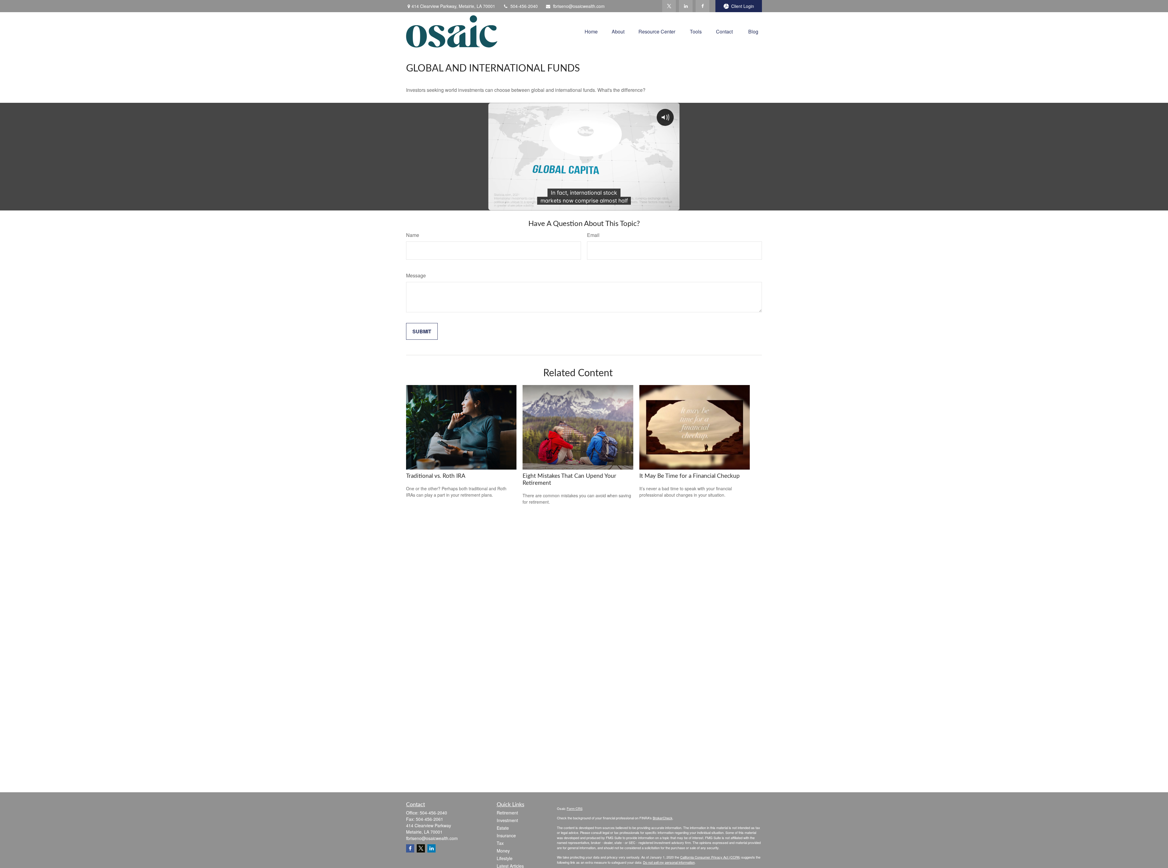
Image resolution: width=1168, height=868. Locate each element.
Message (416, 275)
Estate (503, 828)
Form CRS (574, 808)
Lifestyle (505, 858)
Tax (500, 843)
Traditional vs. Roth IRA (435, 476)
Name (412, 234)
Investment (507, 820)
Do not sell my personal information (669, 862)
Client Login (742, 6)
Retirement (507, 813)
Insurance (506, 835)
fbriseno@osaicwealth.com (579, 6)
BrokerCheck (663, 817)
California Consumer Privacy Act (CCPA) (710, 857)
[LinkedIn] (686, 6)
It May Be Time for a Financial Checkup (689, 476)
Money (503, 851)
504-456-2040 (524, 6)
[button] (591, 31)
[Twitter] (669, 6)
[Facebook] (702, 6)
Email (593, 234)
